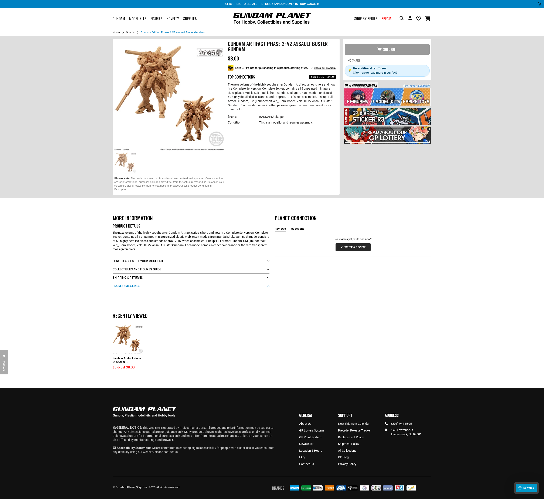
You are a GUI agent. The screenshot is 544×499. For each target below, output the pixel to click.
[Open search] (402, 18)
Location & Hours (310, 450)
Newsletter (306, 444)
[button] (428, 18)
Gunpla (130, 32)
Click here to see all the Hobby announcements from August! (272, 4)
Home (116, 32)
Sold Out (390, 49)
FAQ (302, 457)
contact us (171, 452)
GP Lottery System (311, 430)
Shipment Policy (348, 444)
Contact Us (306, 464)
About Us (305, 423)
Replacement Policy (351, 437)
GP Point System (310, 437)
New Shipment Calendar (354, 423)
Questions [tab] (297, 229)
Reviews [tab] (280, 229)
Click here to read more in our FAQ (375, 72)
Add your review (322, 77)
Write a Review (356, 248)
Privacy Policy (347, 464)
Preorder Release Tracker (354, 430)
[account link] (410, 19)
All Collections (347, 450)
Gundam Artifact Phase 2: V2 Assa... (127, 360)
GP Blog (343, 457)
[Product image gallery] (169, 96)
